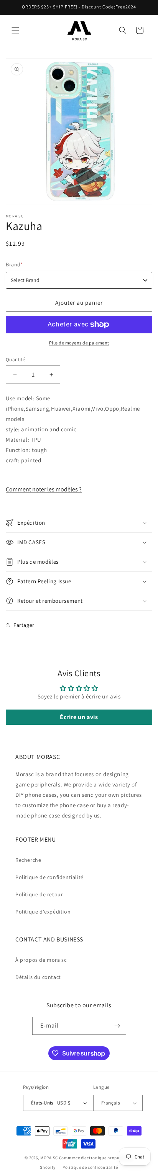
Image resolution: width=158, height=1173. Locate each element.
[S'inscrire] (117, 1026)
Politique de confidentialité (49, 877)
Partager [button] (24, 625)
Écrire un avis (79, 717)
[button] (15, 30)
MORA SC (49, 1157)
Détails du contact (38, 977)
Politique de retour (39, 894)
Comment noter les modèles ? (44, 489)
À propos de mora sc (40, 959)
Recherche (28, 860)
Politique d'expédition (43, 911)
